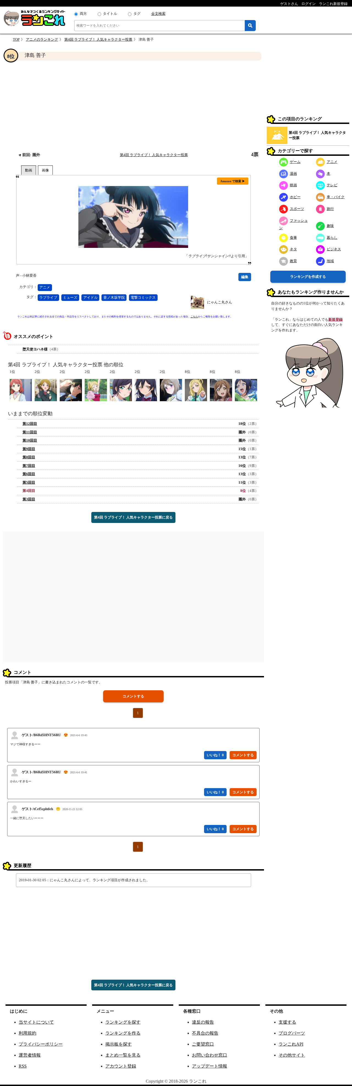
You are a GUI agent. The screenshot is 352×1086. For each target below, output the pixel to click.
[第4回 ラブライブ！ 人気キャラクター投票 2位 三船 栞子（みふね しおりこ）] (71, 389)
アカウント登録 (120, 1066)
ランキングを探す (123, 1022)
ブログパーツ (292, 1033)
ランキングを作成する (308, 277)
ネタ (293, 249)
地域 (330, 261)
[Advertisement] (133, 106)
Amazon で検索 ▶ (232, 181)
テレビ (332, 185)
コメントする (133, 696)
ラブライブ (48, 297)
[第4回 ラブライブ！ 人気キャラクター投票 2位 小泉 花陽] (46, 389)
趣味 (330, 226)
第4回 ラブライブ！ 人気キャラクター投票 (98, 39)
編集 (244, 277)
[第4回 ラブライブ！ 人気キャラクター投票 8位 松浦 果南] (246, 389)
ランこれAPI (291, 1044)
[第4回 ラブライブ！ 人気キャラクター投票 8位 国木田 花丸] (221, 389)
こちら (194, 316)
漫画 (293, 173)
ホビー (295, 197)
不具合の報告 (205, 1033)
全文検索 (158, 14)
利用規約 (27, 1033)
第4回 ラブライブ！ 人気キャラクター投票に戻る (133, 517)
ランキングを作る (123, 1033)
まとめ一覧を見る (123, 1055)
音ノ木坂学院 (114, 297)
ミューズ (70, 297)
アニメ (44, 287)
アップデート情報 (209, 1066)
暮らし (332, 238)
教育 (293, 261)
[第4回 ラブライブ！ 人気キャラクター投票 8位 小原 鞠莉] (196, 389)
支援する (287, 1022)
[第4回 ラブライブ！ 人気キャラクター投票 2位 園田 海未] (146, 389)
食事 (293, 238)
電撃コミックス (143, 297)
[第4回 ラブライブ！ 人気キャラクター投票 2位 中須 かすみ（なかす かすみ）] (171, 389)
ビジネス (334, 249)
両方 (83, 14)
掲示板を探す (118, 1044)
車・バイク (336, 197)
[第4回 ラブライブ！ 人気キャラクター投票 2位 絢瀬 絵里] (96, 389)
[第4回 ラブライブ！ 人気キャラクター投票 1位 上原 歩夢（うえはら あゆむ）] (21, 389)
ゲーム (295, 162)
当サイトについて (36, 1022)
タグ (137, 14)
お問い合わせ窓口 (209, 1055)
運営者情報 (30, 1055)
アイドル (90, 297)
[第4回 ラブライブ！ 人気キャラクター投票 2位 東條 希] (121, 389)
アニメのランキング (42, 39)
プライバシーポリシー (41, 1044)
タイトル (110, 14)
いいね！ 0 (215, 755)
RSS (23, 1066)
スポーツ (297, 209)
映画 (293, 185)
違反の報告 (203, 1022)
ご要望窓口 (203, 1044)
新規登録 (335, 319)
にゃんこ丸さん (219, 302)
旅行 (330, 209)
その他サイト (292, 1055)
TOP (16, 39)
